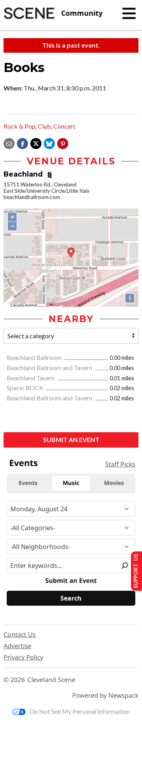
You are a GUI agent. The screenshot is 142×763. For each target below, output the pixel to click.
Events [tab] (28, 483)
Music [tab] (71, 483)
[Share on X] (35, 142)
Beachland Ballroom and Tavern (50, 367)
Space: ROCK (26, 387)
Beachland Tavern (31, 378)
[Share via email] (9, 142)
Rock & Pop (20, 126)
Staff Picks (120, 464)
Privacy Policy (23, 657)
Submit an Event (71, 439)
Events (23, 463)
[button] (62, 142)
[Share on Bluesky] (49, 142)
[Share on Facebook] (22, 142)
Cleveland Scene (51, 680)
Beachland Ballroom (35, 357)
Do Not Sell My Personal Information (80, 711)
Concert (64, 126)
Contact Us (20, 634)
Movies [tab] (114, 483)
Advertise (17, 645)
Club (44, 126)
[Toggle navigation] (129, 13)
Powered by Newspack (105, 695)
